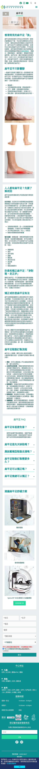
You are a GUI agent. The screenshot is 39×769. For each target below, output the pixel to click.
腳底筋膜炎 (25, 51)
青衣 (34, 690)
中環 (3, 681)
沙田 (9, 690)
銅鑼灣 (8, 681)
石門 (13, 690)
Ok (19, 766)
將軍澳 (8, 692)
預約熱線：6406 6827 (19, 754)
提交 (19, 654)
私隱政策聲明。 (25, 649)
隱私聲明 (19, 757)
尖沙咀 (8, 672)
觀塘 (21, 672)
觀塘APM (15, 672)
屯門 (22, 690)
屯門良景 (28, 690)
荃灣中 (4, 690)
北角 (13, 681)
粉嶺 (19, 692)
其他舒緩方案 (19, 603)
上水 (3, 692)
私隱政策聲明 (11, 763)
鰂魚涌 (18, 681)
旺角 (3, 672)
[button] (36, 6)
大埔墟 (14, 692)
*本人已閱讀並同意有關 (17, 649)
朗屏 (17, 690)
